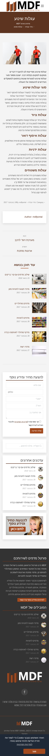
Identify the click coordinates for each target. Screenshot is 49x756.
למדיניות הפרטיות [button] (24, 744)
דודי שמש (18, 705)
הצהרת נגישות (40, 702)
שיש (5, 702)
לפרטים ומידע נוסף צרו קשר (32, 600)
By (21, 202)
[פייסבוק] (24, 692)
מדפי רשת (24, 347)
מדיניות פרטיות (25, 702)
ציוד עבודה (29, 27)
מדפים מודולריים (22, 303)
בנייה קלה (13, 702)
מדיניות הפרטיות (21, 422)
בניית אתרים (29, 705)
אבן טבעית (41, 705)
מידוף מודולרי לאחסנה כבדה (16, 332)
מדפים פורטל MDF (23, 24)
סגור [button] (34, 751)
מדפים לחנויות (23, 318)
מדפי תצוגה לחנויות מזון (19, 289)
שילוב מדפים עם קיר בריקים (17, 275)
